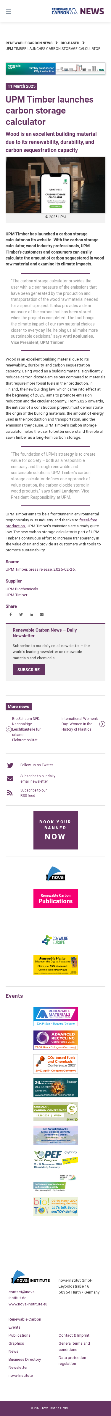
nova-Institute (21, 1375)
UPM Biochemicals (22, 588)
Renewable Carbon (25, 1319)
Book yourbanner (55, 830)
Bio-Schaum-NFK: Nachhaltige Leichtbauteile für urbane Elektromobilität (26, 729)
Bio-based (70, 43)
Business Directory (25, 1359)
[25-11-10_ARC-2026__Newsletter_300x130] (55, 1049)
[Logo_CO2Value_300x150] (55, 950)
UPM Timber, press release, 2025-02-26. (41, 569)
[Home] (78, 11)
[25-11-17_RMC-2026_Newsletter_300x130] (55, 1025)
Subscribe (28, 669)
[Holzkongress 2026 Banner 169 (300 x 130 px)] (55, 1096)
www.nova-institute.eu (28, 1304)
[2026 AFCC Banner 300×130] (55, 1144)
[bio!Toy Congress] (55, 1215)
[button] (11, 614)
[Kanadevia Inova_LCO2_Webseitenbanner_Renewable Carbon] (56, 74)
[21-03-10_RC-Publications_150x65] (55, 907)
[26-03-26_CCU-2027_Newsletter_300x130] (55, 1072)
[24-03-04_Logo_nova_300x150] (55, 883)
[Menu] (16, 11)
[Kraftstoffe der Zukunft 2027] (55, 1191)
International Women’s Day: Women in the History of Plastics (80, 724)
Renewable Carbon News (29, 43)
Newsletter (18, 1367)
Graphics (16, 1343)
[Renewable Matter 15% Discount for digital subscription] (55, 973)
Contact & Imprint (74, 1335)
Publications (19, 1335)
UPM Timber (16, 594)
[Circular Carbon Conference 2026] (55, 1120)
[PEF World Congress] (55, 1167)
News (13, 1351)
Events (14, 1327)
